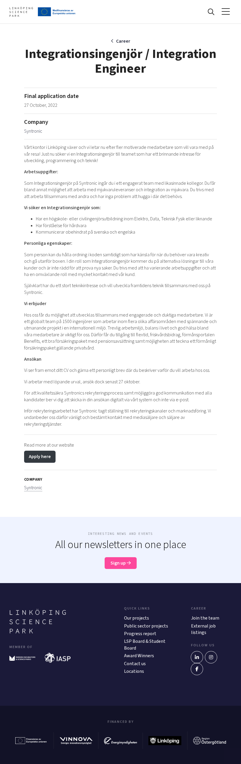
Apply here (40, 456)
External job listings (203, 629)
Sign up (119, 563)
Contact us (135, 663)
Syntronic (33, 131)
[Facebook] (197, 669)
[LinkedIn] (197, 657)
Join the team (205, 618)
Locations (134, 671)
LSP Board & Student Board (144, 644)
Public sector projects (146, 626)
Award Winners (139, 656)
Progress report (140, 633)
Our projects (136, 618)
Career (123, 41)
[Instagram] (211, 657)
